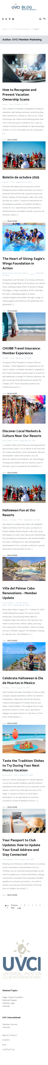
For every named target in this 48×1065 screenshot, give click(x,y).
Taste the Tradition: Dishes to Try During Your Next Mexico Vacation (23, 765)
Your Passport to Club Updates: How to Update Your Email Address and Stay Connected (21, 847)
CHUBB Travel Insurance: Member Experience (21, 351)
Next (12, 908)
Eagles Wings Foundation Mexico (15, 273)
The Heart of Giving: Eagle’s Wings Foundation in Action (23, 263)
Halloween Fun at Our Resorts (19, 513)
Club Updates (7, 603)
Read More (12, 140)
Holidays (13, 520)
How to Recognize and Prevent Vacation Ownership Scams (19, 94)
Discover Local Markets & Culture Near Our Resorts (22, 433)
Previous (14, 905)
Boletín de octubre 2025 (20, 177)
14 (7, 908)
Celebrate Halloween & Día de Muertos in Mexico (22, 680)
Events (5, 520)
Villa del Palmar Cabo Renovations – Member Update (19, 593)
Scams (5, 104)
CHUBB (5, 358)
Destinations (7, 441)
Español (5, 182)
